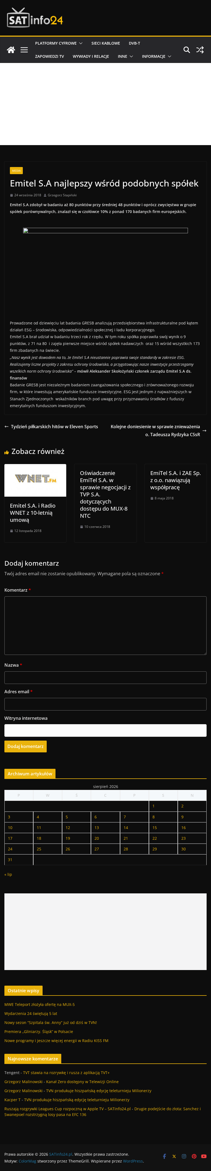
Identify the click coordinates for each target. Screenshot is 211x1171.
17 (10, 838)
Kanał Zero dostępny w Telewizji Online (82, 1081)
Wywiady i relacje (91, 56)
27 (97, 848)
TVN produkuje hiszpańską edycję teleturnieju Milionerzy (98, 1090)
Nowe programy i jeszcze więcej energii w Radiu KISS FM (56, 1040)
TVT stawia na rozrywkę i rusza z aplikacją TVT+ (66, 1072)
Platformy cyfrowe (56, 43)
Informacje (153, 56)
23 (183, 838)
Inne (122, 56)
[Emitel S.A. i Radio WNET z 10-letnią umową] (35, 468)
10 (10, 827)
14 (126, 827)
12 (68, 827)
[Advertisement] (105, 104)
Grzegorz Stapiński (62, 195)
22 (154, 838)
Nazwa (13, 665)
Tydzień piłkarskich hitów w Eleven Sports (54, 427)
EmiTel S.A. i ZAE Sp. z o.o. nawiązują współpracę (175, 480)
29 (154, 848)
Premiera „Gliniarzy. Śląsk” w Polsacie (38, 1031)
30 (183, 848)
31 (10, 859)
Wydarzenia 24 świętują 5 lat (30, 1013)
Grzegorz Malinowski (23, 1081)
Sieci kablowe (105, 43)
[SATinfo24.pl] (11, 49)
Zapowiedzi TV (49, 56)
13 (97, 827)
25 (39, 848)
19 (68, 838)
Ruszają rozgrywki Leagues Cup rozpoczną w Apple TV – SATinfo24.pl (67, 1108)
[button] (80, 43)
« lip (8, 874)
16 (183, 827)
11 (39, 827)
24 (10, 848)
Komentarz (17, 590)
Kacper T (12, 1099)
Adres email (18, 692)
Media (16, 170)
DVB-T (134, 43)
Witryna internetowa (26, 718)
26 (68, 848)
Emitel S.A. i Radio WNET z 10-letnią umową (32, 512)
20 (97, 838)
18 (39, 838)
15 (154, 827)
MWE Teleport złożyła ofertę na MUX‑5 (39, 1004)
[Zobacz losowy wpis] (200, 49)
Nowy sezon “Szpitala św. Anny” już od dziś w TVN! (50, 1022)
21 (126, 838)
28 (126, 848)
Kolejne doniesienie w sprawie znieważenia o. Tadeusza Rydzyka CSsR (155, 431)
